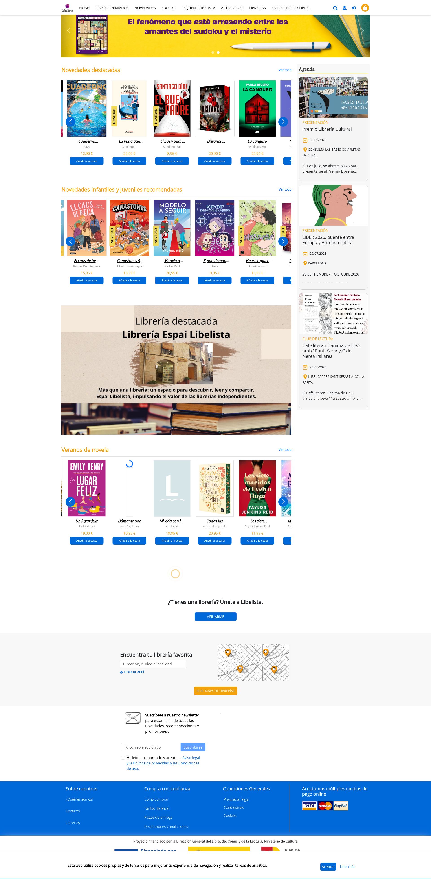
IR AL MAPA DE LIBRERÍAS (216, 691)
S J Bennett (129, 147)
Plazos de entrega (158, 817)
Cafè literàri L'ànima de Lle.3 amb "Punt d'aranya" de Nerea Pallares (331, 350)
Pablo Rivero (257, 147)
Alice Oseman (257, 266)
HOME (84, 7)
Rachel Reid (172, 266)
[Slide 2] (218, 52)
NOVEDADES (145, 7)
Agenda (306, 69)
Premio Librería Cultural (327, 129)
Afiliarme (215, 616)
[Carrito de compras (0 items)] (365, 8)
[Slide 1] (212, 52)
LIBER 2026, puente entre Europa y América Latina (328, 239)
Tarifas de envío (156, 808)
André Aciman (129, 526)
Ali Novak (172, 526)
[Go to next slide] (283, 122)
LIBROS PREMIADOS (112, 7)
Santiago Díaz (172, 147)
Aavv (87, 147)
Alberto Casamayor (129, 266)
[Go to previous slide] (70, 122)
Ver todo (285, 70)
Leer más (347, 866)
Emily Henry (87, 526)
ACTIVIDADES (232, 7)
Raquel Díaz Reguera (86, 266)
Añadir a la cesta (86, 161)
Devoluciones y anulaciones (166, 826)
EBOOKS (169, 7)
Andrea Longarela (214, 526)
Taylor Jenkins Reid (257, 526)
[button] (69, 30)
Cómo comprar (156, 799)
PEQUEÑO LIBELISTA (198, 7)
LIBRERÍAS (257, 7)
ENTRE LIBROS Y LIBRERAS (293, 7)
